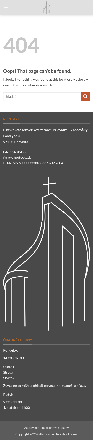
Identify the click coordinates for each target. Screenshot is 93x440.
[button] (5, 7)
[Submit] (85, 96)
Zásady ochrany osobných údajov (46, 427)
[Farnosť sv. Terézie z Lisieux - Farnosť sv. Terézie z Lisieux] (46, 7)
